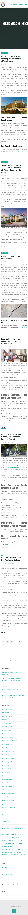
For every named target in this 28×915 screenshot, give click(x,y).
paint (18, 850)
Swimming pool (6, 821)
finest (15, 840)
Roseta (13, 903)
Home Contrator (6, 747)
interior (13, 846)
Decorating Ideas (7, 716)
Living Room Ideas (7, 779)
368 (20, 642)
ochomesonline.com (15, 4)
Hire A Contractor (7, 730)
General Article (4, 332)
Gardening (5, 719)
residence (11, 854)
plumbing (4, 804)
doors (3, 838)
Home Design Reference (9, 762)
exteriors (22, 838)
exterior (15, 837)
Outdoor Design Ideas (8, 793)
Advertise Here (6, 871)
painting (4, 852)
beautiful (4, 828)
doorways (8, 838)
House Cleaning (5, 547)
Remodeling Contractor (8, 807)
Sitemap (4, 878)
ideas (14, 843)
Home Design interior (8, 758)
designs (22, 834)
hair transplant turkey (13, 885)
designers (17, 834)
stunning (4, 856)
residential (17, 854)
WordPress (20, 903)
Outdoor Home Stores (8, 800)
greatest (4, 843)
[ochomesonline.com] (3, 4)
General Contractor (7, 726)
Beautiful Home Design (6, 246)
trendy (8, 856)
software (22, 854)
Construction (5, 712)
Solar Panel (5, 818)
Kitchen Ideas (6, 776)
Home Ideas (5, 765)
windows (12, 856)
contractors (18, 831)
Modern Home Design (8, 786)
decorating (5, 834)
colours (16, 828)
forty (18, 840)
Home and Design (7, 737)
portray (15, 852)
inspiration (5, 846)
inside (19, 843)
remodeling (4, 854)
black (8, 828)
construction (5, 831)
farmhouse (4, 840)
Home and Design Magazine (10, 740)
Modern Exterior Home (8, 783)
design (11, 834)
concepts (21, 828)
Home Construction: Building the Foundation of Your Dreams (11, 58)
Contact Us (5, 867)
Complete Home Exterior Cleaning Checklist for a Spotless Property (11, 436)
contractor (11, 831)
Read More (20, 151)
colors (11, 828)
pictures (11, 852)
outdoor (13, 849)
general (22, 840)
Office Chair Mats (7, 790)
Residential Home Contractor (10, 811)
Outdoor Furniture (7, 797)
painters (22, 849)
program (19, 852)
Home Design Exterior (8, 751)
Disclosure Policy (7, 874)
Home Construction (6, 156)
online (9, 849)
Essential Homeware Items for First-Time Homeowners (11, 341)
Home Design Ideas (7, 755)
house (8, 843)
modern (5, 850)
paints (7, 852)
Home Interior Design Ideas (9, 769)
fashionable (11, 840)
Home (4, 733)
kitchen (18, 846)
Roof (3, 814)
